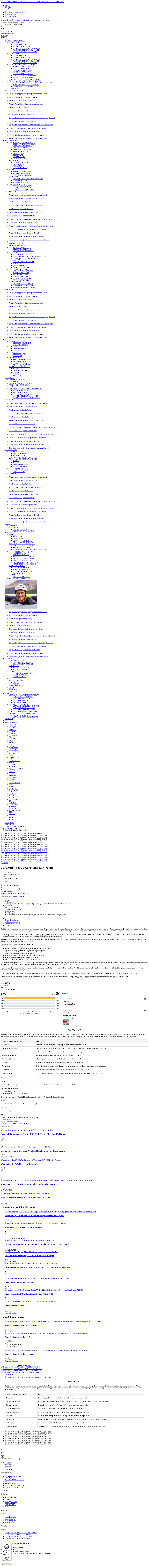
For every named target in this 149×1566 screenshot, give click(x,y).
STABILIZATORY (19, 263)
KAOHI (11, 763)
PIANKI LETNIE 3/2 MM (21, 46)
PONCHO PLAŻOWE (16, 686)
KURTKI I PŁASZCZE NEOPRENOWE (27, 79)
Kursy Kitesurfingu (11, 1517)
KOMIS (8, 693)
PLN (7, 35)
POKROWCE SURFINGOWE (19, 385)
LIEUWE (12, 764)
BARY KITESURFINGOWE (22, 148)
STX (10, 801)
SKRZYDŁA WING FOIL (18, 245)
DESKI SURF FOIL (19, 354)
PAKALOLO (13, 775)
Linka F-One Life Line (14, 1305)
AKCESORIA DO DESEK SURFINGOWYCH (26, 389)
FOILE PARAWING (20, 363)
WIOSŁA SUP (15, 527)
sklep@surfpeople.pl (22, 1551)
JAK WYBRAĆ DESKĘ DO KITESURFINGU (21, 1533)
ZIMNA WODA (14, 88)
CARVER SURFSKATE (21, 453)
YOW (11, 819)
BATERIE (16, 372)
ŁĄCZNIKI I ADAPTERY (22, 265)
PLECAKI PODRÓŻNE (21, 567)
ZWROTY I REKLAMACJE (14, 1480)
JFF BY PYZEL (14, 761)
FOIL (8, 339)
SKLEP (7, 5)
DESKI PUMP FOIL (20, 348)
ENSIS (11, 741)
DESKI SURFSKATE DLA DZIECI (25, 457)
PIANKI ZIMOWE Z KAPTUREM (25, 52)
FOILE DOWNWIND (20, 345)
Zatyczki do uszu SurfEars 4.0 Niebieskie (22, 1325)
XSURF (11, 817)
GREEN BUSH (14, 757)
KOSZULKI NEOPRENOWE (23, 77)
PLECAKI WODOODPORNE (23, 571)
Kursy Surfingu (10, 1519)
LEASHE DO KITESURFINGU (24, 190)
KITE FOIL (14, 160)
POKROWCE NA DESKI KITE (23, 180)
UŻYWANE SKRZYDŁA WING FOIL (26, 706)
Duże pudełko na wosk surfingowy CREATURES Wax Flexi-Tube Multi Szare (33, 1134)
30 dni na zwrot (11, 14)
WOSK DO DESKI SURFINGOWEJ (25, 396)
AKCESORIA (18, 376)
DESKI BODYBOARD (17, 381)
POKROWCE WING (17, 282)
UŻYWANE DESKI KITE (22, 700)
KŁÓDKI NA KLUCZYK (22, 547)
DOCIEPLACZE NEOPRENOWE (24, 75)
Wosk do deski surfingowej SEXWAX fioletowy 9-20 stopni (25, 1197)
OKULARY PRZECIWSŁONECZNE (25, 562)
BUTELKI (13, 575)
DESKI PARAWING (20, 361)
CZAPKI (13, 671)
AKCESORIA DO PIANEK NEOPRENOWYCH (26, 81)
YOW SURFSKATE (20, 455)
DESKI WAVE (18, 155)
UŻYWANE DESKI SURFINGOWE (25, 717)
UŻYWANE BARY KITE (21, 699)
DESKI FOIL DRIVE (20, 370)
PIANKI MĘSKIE (16, 54)
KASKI (12, 535)
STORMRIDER (14, 799)
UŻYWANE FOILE (19, 702)
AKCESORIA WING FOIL (19, 269)
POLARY (16, 684)
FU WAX (12, 753)
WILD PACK (13, 816)
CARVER (12, 730)
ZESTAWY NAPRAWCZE (22, 188)
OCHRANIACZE (19, 472)
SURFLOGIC (13, 808)
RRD (10, 784)
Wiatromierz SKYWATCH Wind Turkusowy (19, 1164)
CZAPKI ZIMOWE (19, 677)
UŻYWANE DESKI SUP (21, 715)
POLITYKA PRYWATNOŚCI (15, 1485)
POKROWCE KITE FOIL (22, 182)
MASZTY (16, 260)
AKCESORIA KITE (17, 184)
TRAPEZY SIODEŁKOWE (22, 173)
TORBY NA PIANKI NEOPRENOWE (26, 85)
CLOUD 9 (12, 731)
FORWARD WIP (14, 752)
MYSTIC (12, 770)
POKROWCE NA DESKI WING (24, 285)
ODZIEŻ (9, 658)
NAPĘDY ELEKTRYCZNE (19, 367)
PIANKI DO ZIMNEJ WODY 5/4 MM (26, 50)
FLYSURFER (13, 748)
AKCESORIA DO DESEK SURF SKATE (24, 459)
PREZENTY (9, 719)
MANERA (12, 766)
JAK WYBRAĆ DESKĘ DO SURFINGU (19, 1535)
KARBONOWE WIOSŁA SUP (23, 529)
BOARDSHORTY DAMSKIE (23, 664)
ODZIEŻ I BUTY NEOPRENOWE (22, 66)
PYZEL (11, 781)
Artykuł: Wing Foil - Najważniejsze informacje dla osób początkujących (32, 118)
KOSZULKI (14, 666)
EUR (2, 35)
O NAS (7, 1499)
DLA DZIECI (13, 691)
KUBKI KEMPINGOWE (21, 577)
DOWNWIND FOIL (17, 341)
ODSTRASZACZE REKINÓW (23, 558)
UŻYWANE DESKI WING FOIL (24, 708)
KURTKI (16, 682)
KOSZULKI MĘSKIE (20, 669)
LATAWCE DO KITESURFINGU (21, 142)
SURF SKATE (11, 450)
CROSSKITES (14, 735)
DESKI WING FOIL (17, 247)
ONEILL (12, 772)
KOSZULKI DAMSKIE (21, 667)
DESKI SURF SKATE (17, 452)
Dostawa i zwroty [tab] (10, 925)
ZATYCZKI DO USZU (21, 555)
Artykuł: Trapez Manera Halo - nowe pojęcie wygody (26, 104)
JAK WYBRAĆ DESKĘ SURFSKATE (18, 1538)
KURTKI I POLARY (17, 680)
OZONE (12, 773)
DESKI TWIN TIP (19, 153)
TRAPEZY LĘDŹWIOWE (22, 171)
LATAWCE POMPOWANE (22, 146)
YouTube (8, 1464)
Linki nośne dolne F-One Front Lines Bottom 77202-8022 (29, 1294)
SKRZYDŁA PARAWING (22, 359)
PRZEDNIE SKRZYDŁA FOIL (23, 262)
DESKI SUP (13, 525)
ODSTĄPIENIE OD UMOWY (15, 1487)
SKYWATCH (13, 790)
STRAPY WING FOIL (20, 274)
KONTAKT (9, 1507)
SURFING (9, 378)
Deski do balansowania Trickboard (20, 387)
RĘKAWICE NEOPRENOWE (23, 70)
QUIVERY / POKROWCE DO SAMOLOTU (28, 179)
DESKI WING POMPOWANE (23, 251)
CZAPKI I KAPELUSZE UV (23, 673)
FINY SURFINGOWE (20, 390)
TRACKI (16, 461)
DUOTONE (13, 739)
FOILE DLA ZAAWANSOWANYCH (25, 258)
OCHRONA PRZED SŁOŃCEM (21, 560)
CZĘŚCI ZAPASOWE (20, 464)
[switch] (7, 1558)
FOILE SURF (17, 356)
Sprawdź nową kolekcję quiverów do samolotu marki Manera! (29, 138)
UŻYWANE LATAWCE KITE (23, 697)
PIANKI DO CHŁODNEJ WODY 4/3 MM (27, 48)
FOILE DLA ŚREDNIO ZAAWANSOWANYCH (29, 256)
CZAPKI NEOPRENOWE (22, 72)
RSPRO (11, 786)
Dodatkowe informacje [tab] (12, 922)
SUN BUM (12, 803)
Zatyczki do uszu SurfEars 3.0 (17, 1337)
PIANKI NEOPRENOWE (15, 41)
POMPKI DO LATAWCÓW (22, 186)
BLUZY (11, 678)
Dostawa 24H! (11, 16)
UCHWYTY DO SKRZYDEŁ (23, 271)
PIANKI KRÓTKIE (19, 44)
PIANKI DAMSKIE (17, 43)
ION (10, 759)
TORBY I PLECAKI (17, 566)
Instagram (8, 1466)
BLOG (7, 9)
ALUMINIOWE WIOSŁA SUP (23, 531)
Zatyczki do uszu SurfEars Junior (19, 1354)
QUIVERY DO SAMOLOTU (23, 284)
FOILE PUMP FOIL (19, 350)
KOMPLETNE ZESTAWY (22, 368)
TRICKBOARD (14, 810)
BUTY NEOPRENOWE (21, 68)
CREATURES (13, 733)
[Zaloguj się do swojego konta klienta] (1, 26)
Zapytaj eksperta (18, 24)
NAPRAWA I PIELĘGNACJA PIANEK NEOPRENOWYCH (33, 83)
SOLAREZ (12, 795)
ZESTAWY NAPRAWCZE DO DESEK (26, 398)
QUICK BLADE (14, 783)
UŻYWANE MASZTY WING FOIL (25, 711)
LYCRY (11, 688)
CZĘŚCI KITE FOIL (20, 168)
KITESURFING (11, 140)
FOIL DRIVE (13, 750)
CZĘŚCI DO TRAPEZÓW (22, 175)
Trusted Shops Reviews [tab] (12, 924)
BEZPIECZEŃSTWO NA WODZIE (22, 551)
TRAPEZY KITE (16, 169)
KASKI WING (18, 538)
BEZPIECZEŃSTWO (17, 468)
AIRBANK (13, 724)
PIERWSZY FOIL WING (21, 254)
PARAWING (14, 358)
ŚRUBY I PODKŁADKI (21, 267)
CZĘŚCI (16, 374)
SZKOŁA (8, 7)
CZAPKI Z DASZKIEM (21, 675)
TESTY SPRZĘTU (11, 1503)
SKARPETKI (13, 689)
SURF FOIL (14, 352)
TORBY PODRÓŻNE (20, 569)
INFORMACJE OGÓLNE (14, 1476)
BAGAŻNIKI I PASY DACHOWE (24, 546)
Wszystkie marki (11, 722)
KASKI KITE (17, 536)
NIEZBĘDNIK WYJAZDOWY (19, 578)
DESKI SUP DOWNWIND (22, 343)
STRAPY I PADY (19, 157)
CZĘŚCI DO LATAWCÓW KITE (24, 149)
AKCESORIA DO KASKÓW (23, 542)
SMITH (11, 792)
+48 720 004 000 (6, 24)
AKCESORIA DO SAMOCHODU (22, 544)
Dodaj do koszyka (7, 891)
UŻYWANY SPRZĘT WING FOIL (22, 704)
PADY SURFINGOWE (21, 392)
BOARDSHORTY (16, 660)
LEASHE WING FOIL (20, 276)
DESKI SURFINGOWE (17, 379)
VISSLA (12, 814)
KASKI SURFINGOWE (21, 540)
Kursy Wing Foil (10, 1521)
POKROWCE (14, 177)
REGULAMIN (10, 1483)
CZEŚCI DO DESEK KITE (22, 159)
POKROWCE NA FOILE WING (24, 287)
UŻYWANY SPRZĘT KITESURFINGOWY (25, 695)
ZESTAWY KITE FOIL (21, 162)
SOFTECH (12, 794)
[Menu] (10, 1544)
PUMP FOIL (14, 347)
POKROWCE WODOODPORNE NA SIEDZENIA (30, 549)
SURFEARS (13, 806)
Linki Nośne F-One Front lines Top (19, 1282)
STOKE (11, 797)
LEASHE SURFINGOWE (22, 394)
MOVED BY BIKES (16, 768)
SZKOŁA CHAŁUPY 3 (13, 1501)
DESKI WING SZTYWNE (22, 249)
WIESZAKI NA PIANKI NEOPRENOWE (27, 86)
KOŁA (15, 462)
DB (10, 737)
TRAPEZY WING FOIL (21, 273)
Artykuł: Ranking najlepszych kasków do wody (24, 131)
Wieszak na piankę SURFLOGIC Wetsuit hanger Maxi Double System (30, 1184)
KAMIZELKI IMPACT (21, 553)
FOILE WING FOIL (17, 253)
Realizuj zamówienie (7, 34)
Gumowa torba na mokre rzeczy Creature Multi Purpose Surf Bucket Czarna (33, 1151)
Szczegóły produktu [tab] (11, 920)
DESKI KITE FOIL (19, 164)
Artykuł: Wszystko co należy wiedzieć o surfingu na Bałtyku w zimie (31, 125)
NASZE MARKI (10, 1505)
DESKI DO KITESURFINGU (20, 151)
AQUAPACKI (18, 573)
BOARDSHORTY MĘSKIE (22, 662)
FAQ (6, 1482)
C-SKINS (12, 728)
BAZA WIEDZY (10, 1497)
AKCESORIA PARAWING (22, 365)
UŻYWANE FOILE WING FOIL (24, 710)
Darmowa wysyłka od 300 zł (15, 12)
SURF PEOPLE (14, 805)
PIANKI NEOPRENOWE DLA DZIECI (22, 64)
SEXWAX (12, 788)
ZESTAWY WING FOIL (17, 243)
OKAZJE (8, 720)
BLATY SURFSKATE (20, 466)
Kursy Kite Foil (10, 1522)
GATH (11, 755)
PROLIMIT (13, 779)
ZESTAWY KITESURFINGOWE (24, 144)
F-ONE (11, 742)
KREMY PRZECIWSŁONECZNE (24, 564)
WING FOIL (10, 242)
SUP (7, 524)
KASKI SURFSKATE (20, 470)
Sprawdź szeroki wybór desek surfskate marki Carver (26, 111)
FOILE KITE (17, 166)
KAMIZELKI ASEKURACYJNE (24, 557)
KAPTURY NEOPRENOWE (23, 74)
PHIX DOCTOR (14, 777)
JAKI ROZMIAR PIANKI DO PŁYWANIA (19, 1536)
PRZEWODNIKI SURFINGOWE (20, 383)
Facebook (8, 1462)
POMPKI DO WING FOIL (22, 280)
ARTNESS (12, 726)
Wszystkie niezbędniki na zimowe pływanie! (23, 97)
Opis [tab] (6, 918)
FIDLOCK (12, 746)
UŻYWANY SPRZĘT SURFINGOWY (23, 713)
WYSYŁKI (8, 1478)
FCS (10, 744)
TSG (10, 812)
